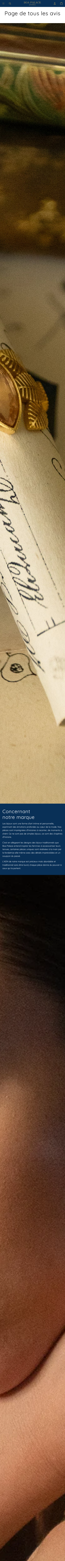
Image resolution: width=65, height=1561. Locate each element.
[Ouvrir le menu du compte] (54, 3)
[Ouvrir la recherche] (10, 3)
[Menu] (3, 3)
